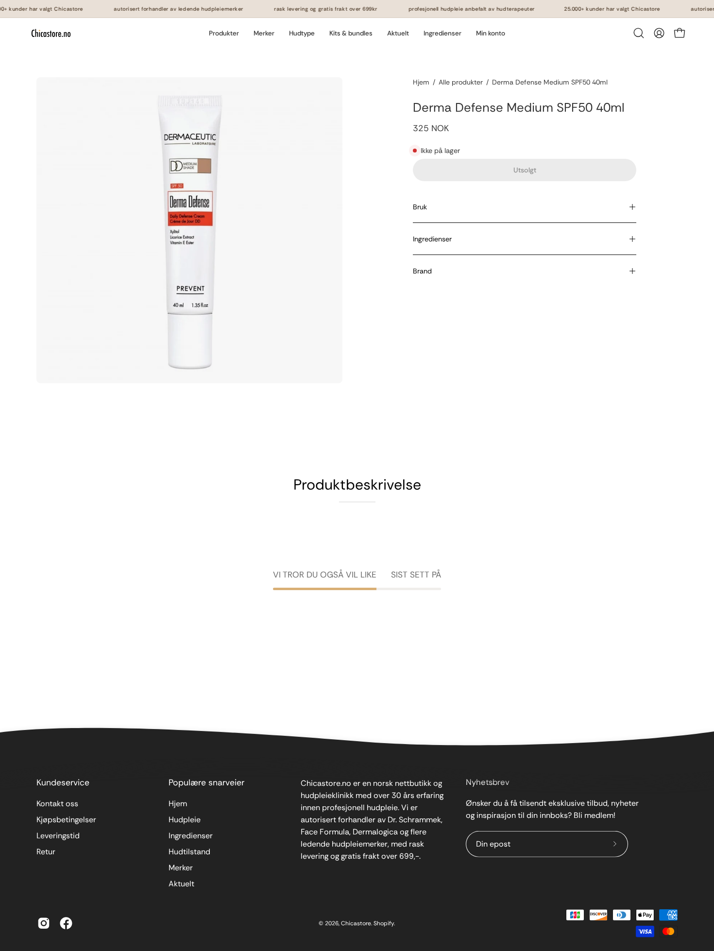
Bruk (420, 207)
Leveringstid (58, 836)
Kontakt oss (57, 803)
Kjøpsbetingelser (66, 820)
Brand (422, 271)
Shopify (384, 923)
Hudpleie (185, 820)
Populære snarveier (206, 782)
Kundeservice (62, 782)
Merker (181, 868)
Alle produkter (461, 82)
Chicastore (356, 923)
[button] (264, 33)
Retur (45, 852)
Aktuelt (181, 884)
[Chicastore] (51, 33)
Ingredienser (432, 239)
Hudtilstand (189, 852)
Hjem (421, 82)
